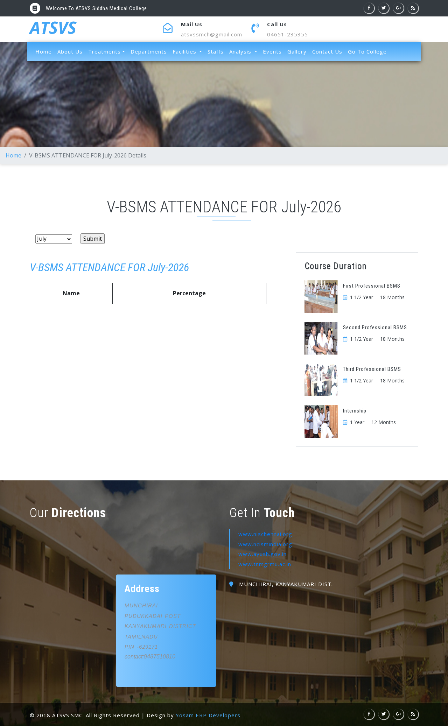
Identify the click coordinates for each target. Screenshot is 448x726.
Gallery (297, 51)
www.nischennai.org (265, 533)
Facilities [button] (185, 51)
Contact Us (327, 51)
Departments (149, 51)
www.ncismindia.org (265, 544)
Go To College (367, 51)
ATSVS (53, 29)
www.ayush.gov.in (262, 553)
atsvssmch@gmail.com (211, 34)
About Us (70, 51)
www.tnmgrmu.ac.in (264, 564)
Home (45, 51)
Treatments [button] (104, 51)
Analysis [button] (241, 51)
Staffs (216, 51)
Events (272, 51)
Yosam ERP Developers (208, 715)
